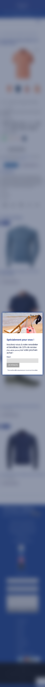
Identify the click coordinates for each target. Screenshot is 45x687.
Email (9, 357)
